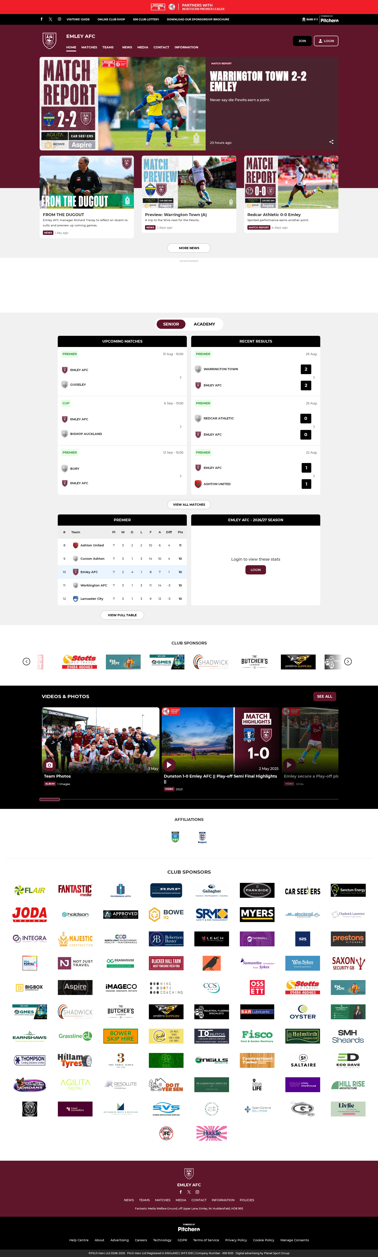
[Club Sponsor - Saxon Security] (348, 964)
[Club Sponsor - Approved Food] (120, 915)
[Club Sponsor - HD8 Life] (257, 1085)
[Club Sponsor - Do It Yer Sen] (166, 1085)
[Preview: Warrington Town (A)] (189, 182)
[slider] (50, 799)
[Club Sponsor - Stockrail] (302, 915)
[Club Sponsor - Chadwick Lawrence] (348, 915)
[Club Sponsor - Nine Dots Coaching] (166, 988)
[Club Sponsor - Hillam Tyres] (75, 1061)
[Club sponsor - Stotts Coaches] (79, 663)
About (99, 1240)
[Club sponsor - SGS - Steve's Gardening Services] (166, 1061)
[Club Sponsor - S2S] (302, 939)
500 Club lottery (146, 19)
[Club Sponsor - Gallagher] (211, 891)
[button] (71, 47)
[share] (331, 142)
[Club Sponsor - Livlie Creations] (348, 1110)
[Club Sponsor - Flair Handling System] (29, 891)
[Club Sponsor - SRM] (211, 915)
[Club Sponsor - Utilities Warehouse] (302, 1085)
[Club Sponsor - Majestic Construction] (75, 939)
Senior (171, 324)
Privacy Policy (236, 1240)
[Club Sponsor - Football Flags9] (29, 1110)
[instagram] (59, 19)
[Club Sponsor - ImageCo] (120, 988)
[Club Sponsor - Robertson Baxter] (166, 939)
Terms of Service (206, 1240)
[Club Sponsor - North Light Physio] (120, 939)
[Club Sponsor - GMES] (167, 663)
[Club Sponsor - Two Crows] (211, 964)
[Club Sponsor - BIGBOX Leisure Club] (29, 988)
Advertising (119, 1240)
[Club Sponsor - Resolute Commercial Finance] (120, 1085)
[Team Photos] (100, 740)
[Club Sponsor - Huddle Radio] (211, 1134)
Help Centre (79, 1240)
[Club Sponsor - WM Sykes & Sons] (302, 964)
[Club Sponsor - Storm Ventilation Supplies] (166, 1110)
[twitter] (50, 19)
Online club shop (111, 19)
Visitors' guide (78, 19)
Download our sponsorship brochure (198, 19)
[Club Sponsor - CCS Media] (211, 988)
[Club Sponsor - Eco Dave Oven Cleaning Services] (348, 1061)
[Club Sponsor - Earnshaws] (29, 1037)
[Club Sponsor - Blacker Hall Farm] (166, 964)
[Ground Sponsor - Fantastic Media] (75, 891)
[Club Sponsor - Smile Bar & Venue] (166, 1037)
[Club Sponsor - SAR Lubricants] (257, 1012)
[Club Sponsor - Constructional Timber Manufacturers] (257, 1061)
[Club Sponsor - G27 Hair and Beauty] (302, 1110)
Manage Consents (294, 1240)
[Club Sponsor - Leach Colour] (211, 939)
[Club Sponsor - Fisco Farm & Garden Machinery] (257, 1037)
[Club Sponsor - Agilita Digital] (75, 1085)
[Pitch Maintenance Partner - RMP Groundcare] (166, 891)
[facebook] (42, 19)
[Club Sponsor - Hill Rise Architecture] (348, 1085)
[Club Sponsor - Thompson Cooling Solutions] (29, 1061)
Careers (141, 1240)
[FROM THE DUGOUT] (87, 182)
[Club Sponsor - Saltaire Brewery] (302, 1061)
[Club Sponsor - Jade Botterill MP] (348, 1012)
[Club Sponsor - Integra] (29, 939)
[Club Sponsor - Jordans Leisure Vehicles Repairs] (29, 1085)
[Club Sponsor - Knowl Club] (211, 1110)
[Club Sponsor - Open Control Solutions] (257, 1110)
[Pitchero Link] (329, 21)
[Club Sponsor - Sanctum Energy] (348, 891)
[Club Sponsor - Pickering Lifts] (120, 891)
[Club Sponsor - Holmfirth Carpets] (302, 1037)
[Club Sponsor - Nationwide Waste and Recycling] (120, 1110)
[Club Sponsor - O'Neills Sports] (211, 1061)
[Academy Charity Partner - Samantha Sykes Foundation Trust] (257, 964)
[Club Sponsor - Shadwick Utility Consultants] (210, 663)
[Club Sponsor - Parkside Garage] (257, 891)
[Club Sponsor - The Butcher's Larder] (254, 663)
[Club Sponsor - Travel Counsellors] (75, 1110)
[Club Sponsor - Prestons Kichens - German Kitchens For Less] (348, 939)
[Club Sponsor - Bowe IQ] (166, 915)
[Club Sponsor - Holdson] (75, 915)
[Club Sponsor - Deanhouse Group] (120, 964)
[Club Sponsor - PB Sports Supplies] (298, 663)
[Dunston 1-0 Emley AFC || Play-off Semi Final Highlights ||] (220, 740)
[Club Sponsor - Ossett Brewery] (257, 988)
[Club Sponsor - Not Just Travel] (75, 964)
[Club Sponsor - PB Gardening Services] (211, 1085)
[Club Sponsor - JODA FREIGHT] (29, 915)
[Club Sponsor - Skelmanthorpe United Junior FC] (166, 1134)
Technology (162, 1240)
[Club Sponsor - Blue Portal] (29, 964)
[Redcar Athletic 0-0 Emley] (291, 182)
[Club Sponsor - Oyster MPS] (302, 1012)
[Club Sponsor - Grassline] (75, 1037)
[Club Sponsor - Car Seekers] (302, 891)
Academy (204, 324)
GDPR (182, 1240)
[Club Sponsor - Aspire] (75, 988)
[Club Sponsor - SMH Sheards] (348, 1037)
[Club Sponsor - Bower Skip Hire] (120, 1037)
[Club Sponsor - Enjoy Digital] (123, 663)
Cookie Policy (263, 1240)
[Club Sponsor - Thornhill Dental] (257, 939)
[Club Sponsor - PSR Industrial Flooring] (211, 1012)
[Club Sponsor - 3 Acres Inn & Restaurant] (120, 1061)
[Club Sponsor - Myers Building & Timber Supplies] (257, 915)
